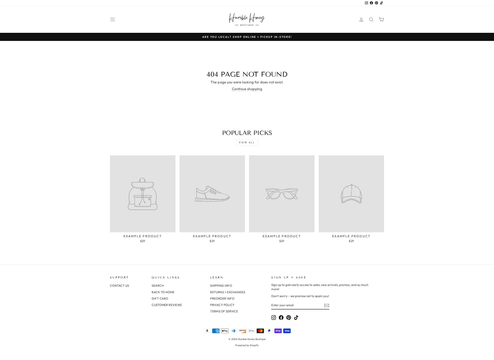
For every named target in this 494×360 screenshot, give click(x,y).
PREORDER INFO (222, 298)
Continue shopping (247, 89)
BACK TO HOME (163, 292)
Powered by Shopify (246, 345)
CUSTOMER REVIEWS (167, 305)
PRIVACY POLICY (222, 305)
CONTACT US (119, 285)
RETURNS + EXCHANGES (227, 292)
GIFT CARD (160, 298)
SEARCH (158, 285)
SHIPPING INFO (221, 285)
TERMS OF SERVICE (224, 311)
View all (247, 142)
